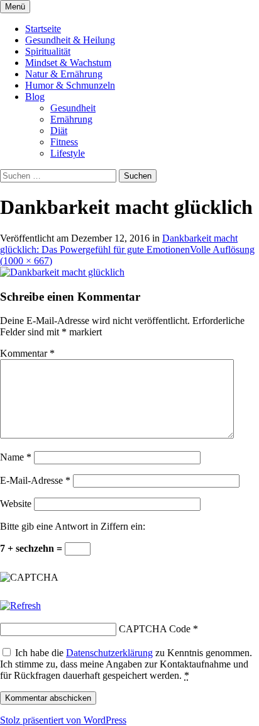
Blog (35, 96)
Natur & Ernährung (63, 74)
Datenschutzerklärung (109, 652)
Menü (15, 6)
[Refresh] (20, 605)
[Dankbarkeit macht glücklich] (62, 272)
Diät (58, 130)
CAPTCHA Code (154, 628)
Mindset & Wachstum (68, 62)
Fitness (64, 142)
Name (15, 457)
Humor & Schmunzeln (70, 85)
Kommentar (27, 353)
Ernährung (71, 119)
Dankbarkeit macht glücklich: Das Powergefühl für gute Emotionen (119, 244)
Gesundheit (73, 108)
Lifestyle (67, 153)
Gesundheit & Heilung (70, 40)
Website (15, 503)
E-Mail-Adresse (35, 480)
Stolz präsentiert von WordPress (63, 720)
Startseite (43, 28)
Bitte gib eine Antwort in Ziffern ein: (72, 526)
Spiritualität (47, 51)
